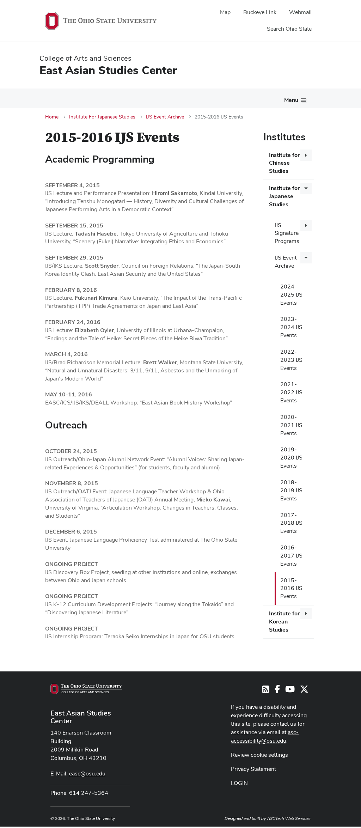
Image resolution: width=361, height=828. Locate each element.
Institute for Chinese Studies (284, 163)
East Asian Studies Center (80, 716)
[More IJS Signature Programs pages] (306, 225)
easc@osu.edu (87, 773)
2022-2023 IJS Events (291, 360)
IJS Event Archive (285, 261)
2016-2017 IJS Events (291, 555)
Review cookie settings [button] (259, 755)
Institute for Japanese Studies (284, 196)
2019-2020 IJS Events (291, 457)
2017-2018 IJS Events (291, 523)
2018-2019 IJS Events (291, 490)
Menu (291, 100)
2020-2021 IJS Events (291, 425)
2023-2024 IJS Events (291, 327)
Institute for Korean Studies (284, 621)
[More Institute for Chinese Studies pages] (306, 155)
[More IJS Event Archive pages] (306, 257)
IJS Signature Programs (287, 233)
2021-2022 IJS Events (291, 392)
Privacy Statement (253, 769)
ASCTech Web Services (289, 818)
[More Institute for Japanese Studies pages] (306, 188)
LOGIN (239, 783)
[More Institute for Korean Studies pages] (306, 613)
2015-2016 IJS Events (291, 588)
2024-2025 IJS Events (291, 294)
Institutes (284, 136)
